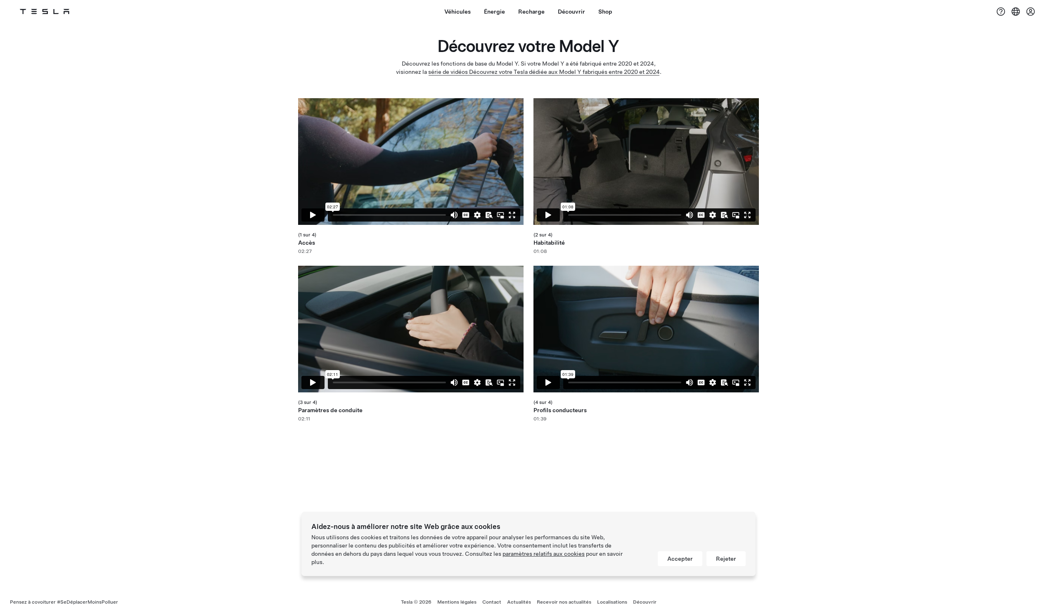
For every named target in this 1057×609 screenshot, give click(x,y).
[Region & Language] (1015, 11)
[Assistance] (1000, 11)
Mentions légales (456, 602)
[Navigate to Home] (44, 12)
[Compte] (1030, 11)
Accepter (680, 558)
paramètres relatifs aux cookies (543, 553)
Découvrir (644, 602)
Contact (491, 602)
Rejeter (726, 558)
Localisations (612, 602)
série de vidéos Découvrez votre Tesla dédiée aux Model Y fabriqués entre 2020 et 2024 (544, 71)
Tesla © (416, 602)
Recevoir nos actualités (564, 602)
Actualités (519, 602)
